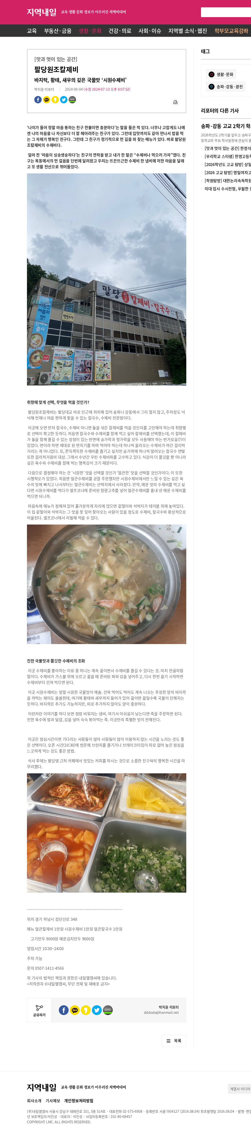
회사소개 (34, 1100)
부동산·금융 (58, 30)
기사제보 (53, 1100)
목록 (177, 1040)
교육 (32, 30)
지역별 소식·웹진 (187, 30)
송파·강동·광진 (230, 86)
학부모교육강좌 (231, 30)
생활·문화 (90, 30)
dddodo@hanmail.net (161, 1012)
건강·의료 (120, 30)
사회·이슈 (149, 30)
